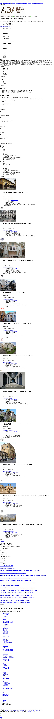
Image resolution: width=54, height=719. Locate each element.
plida (3, 692)
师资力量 (9, 3)
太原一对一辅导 (39, 710)
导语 (3, 663)
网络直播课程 (5, 633)
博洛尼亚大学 (5, 654)
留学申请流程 (5, 646)
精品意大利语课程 (6, 627)
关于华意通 (37, 3)
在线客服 (2, 709)
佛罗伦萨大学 (5, 655)
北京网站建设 (29, 711)
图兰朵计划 (5, 639)
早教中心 (29, 710)
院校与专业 (21, 3)
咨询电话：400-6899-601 (39, 0)
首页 (1, 3)
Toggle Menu (3, 4)
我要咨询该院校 (3, 26)
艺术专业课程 (5, 632)
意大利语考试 (8, 689)
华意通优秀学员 (5, 682)
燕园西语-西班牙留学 (9, 710)
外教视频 (4, 672)
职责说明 (4, 619)
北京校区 (16, 0)
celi (3, 691)
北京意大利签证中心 (16, 710)
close (1, 717)
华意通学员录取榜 (6, 684)
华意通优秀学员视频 (6, 683)
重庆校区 (26, 0)
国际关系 (33, 3)
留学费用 (4, 643)
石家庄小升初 (33, 710)
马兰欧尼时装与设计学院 (7, 656)
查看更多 (2, 541)
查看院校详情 (5, 230)
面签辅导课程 (5, 631)
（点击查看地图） (14, 200)
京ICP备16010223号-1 (18, 711)
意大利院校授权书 (6, 665)
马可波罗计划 (5, 640)
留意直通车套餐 (5, 625)
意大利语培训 (5, 3)
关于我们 (6, 614)
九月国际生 (5, 641)
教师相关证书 (5, 674)
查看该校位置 (8, 26)
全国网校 (30, 0)
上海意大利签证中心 (24, 710)
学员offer (29, 3)
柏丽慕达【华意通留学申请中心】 (9, 657)
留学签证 (4, 647)
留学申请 (17, 3)
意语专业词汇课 (5, 630)
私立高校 (25, 3)
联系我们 (41, 3)
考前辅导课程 (5, 629)
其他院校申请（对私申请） (8, 642)
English (33, 0)
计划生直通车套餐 (6, 624)
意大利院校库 (8, 650)
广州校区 (23, 0)
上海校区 (19, 0)
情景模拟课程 (5, 628)
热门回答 (4, 675)
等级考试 (13, 3)
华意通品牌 (5, 616)
